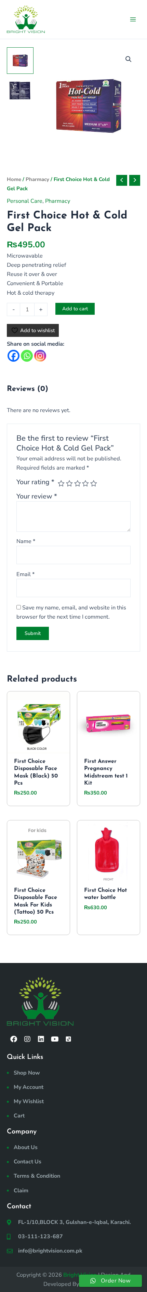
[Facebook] (13, 356)
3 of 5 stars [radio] (77, 483)
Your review (36, 496)
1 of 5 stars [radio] (61, 483)
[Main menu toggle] (132, 19)
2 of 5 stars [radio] (69, 483)
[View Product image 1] (20, 61)
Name (25, 541)
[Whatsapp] (27, 356)
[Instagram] (40, 356)
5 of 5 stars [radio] (93, 483)
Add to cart (75, 308)
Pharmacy (37, 179)
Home (14, 179)
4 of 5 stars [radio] (85, 483)
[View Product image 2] (20, 90)
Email (25, 574)
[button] (128, 59)
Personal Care (24, 201)
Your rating (35, 482)
